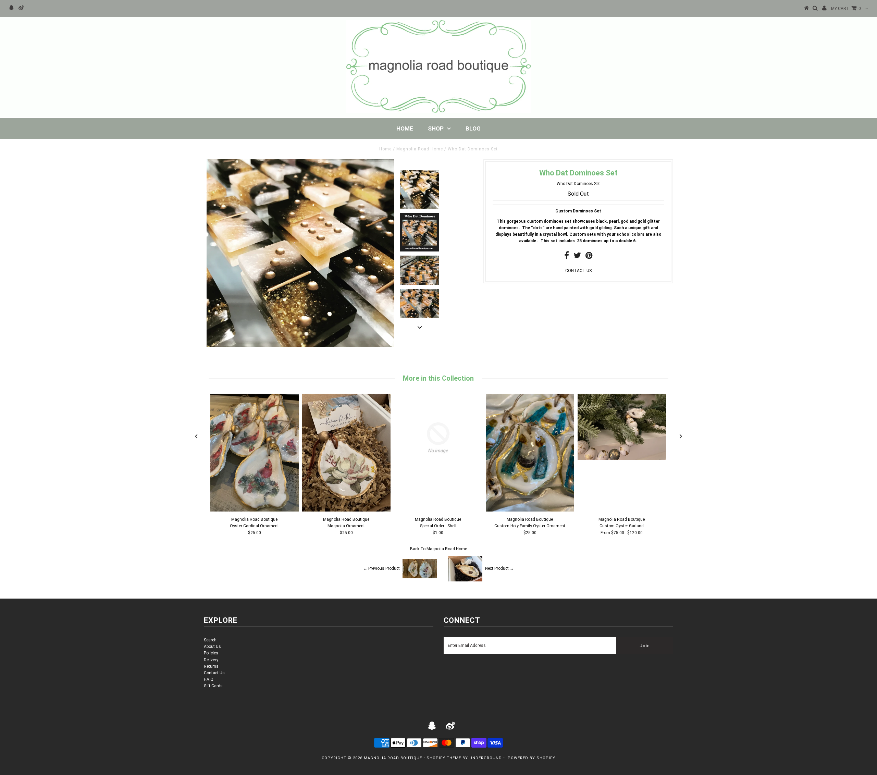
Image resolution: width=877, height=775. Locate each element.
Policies (211, 653)
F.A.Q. (209, 679)
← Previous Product (381, 568)
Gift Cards (213, 686)
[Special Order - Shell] (438, 480)
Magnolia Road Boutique (393, 758)
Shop (436, 128)
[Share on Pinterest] (589, 257)
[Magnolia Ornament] (346, 510)
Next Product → (499, 568)
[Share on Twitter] (577, 257)
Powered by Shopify (531, 758)
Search (210, 640)
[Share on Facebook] (566, 257)
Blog (473, 128)
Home (404, 128)
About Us (212, 646)
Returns (211, 666)
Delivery (211, 659)
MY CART (846, 8)
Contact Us (214, 673)
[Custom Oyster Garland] (622, 458)
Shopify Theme (444, 758)
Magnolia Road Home (419, 149)
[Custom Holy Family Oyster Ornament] (530, 510)
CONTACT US (578, 270)
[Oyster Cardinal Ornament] (254, 510)
